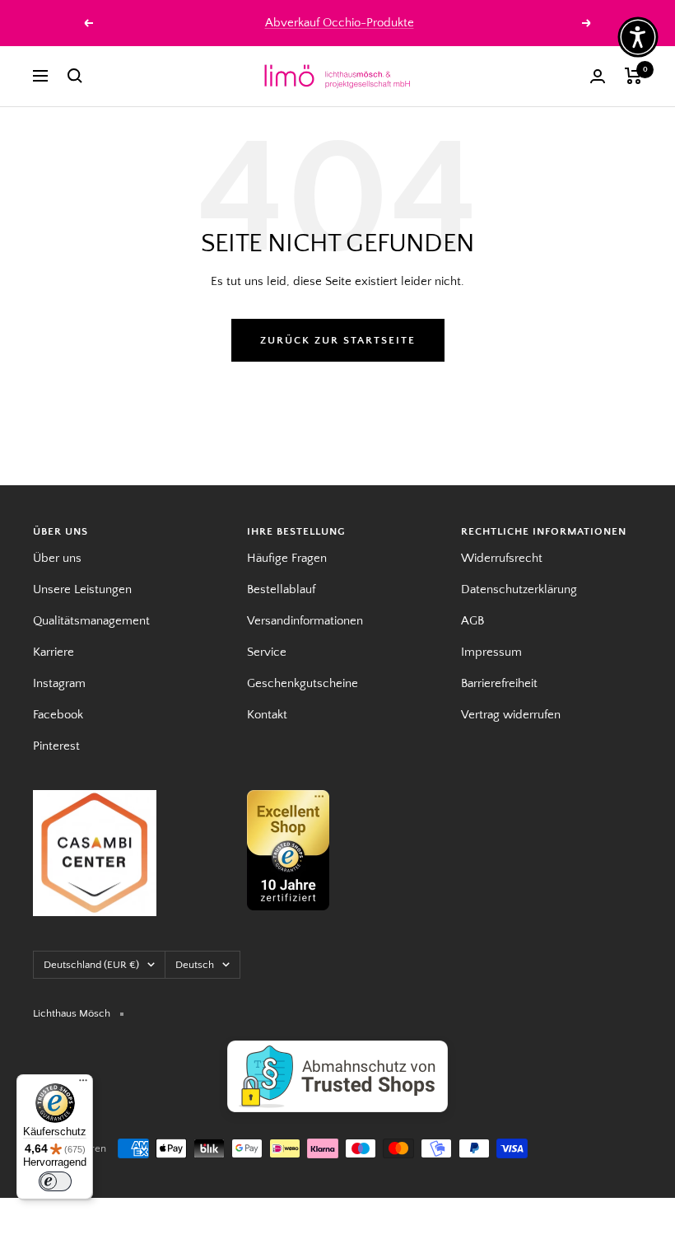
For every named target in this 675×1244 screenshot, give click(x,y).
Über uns (57, 558)
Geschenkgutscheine (302, 683)
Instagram (59, 683)
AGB (472, 621)
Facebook (58, 715)
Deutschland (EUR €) (91, 964)
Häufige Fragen (287, 558)
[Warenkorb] (633, 76)
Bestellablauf (281, 589)
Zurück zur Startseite (338, 340)
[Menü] (83, 1084)
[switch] (55, 1181)
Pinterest (56, 746)
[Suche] (75, 75)
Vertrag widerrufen (511, 715)
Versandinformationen (305, 621)
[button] (638, 37)
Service (266, 652)
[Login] (597, 76)
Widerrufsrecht (501, 558)
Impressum (491, 652)
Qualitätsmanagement (91, 621)
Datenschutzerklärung (519, 589)
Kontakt (267, 715)
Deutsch (194, 964)
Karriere (53, 652)
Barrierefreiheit (499, 683)
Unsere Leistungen (82, 589)
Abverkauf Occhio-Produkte (339, 23)
